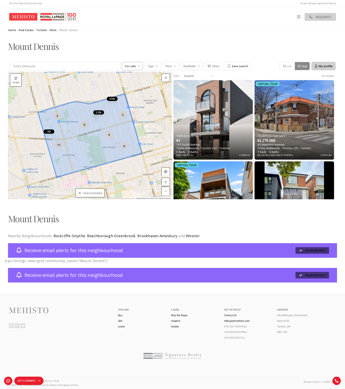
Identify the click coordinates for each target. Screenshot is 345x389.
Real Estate (26, 30)
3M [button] (49, 131)
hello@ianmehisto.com (237, 321)
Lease (121, 326)
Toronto (41, 30)
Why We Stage (179, 315)
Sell (120, 321)
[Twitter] (23, 325)
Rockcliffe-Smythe (69, 235)
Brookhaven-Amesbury (157, 235)
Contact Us (230, 315)
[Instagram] (17, 325)
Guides (175, 326)
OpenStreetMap (165, 198)
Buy (120, 315)
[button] (115, 66)
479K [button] (112, 99)
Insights (175, 321)
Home (12, 30)
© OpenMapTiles (143, 198)
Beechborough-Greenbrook (111, 235)
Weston (192, 235)
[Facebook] (11, 325)
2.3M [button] (98, 112)
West (53, 30)
